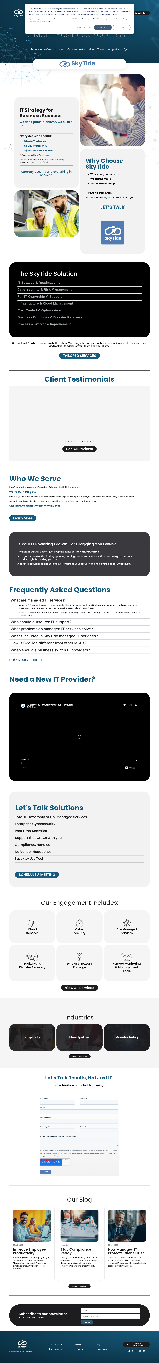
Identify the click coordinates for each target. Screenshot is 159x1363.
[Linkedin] (129, 1351)
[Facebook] (133, 1351)
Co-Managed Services (68, 817)
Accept (102, 27)
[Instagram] (136, 1351)
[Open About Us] (82, 1349)
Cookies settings (84, 27)
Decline (121, 27)
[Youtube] (144, 1351)
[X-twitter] (140, 1351)
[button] (65, 441)
